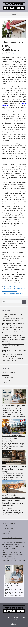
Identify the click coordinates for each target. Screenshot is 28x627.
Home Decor (5, 375)
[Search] (24, 302)
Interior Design (6, 380)
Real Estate (5, 382)
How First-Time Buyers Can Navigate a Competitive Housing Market (13, 438)
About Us (12, 617)
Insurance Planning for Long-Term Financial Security (14, 573)
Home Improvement (9, 286)
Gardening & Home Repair (9, 372)
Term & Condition (20, 617)
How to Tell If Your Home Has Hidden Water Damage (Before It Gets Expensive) (13, 345)
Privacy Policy (6, 617)
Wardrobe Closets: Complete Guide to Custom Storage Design (14, 469)
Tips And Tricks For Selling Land (13, 293)
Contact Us (14, 619)
